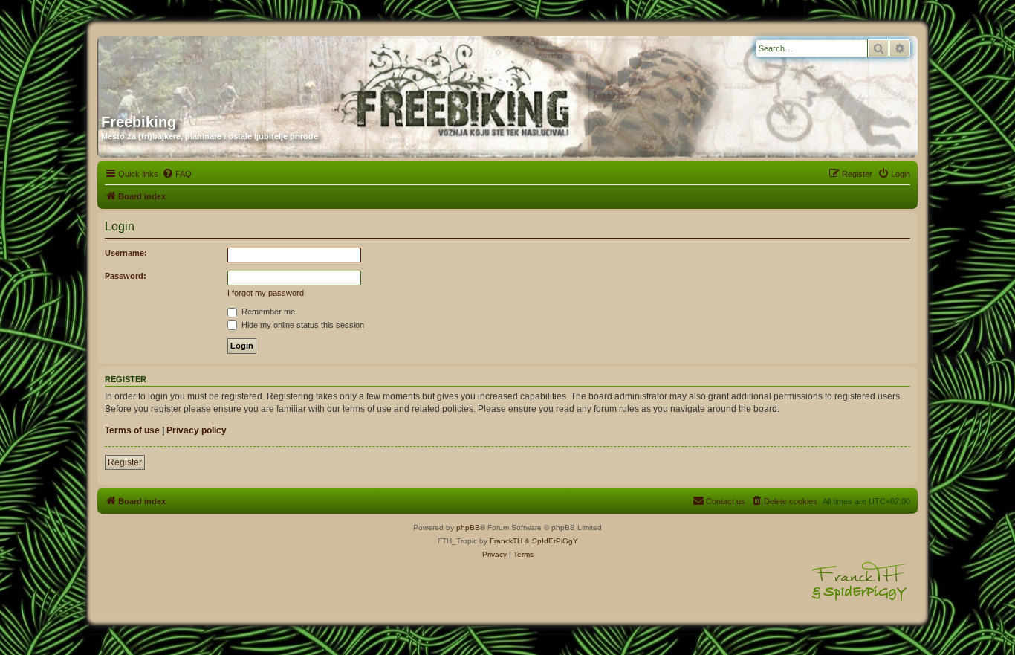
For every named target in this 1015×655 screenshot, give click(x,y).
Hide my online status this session (301, 324)
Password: (125, 275)
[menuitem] (177, 174)
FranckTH (506, 541)
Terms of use (132, 430)
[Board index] (243, 69)
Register (125, 462)
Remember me (267, 311)
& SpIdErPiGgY (551, 541)
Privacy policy (196, 430)
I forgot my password (265, 292)
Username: (126, 252)
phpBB (468, 527)
